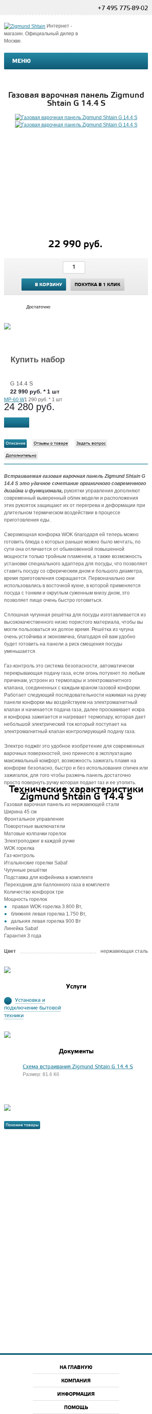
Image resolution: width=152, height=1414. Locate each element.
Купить (16, 422)
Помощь (76, 1408)
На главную (76, 1368)
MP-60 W (14, 399)
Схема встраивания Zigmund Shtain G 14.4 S (78, 1067)
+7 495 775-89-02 (123, 8)
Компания (76, 1381)
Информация (76, 1394)
